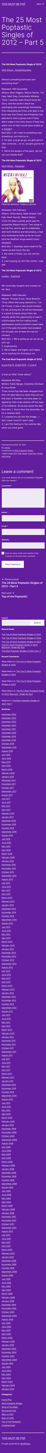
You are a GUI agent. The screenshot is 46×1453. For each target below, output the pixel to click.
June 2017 (6, 802)
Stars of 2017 (8, 1414)
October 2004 (8, 1356)
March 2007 (7, 1250)
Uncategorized (8, 1425)
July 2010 (6, 1103)
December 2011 (9, 1041)
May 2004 (6, 1374)
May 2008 (6, 1198)
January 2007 (8, 1257)
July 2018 (6, 755)
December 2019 (9, 736)
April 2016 (6, 850)
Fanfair (7, 129)
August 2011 (7, 1055)
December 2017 (9, 780)
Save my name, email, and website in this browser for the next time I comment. (22, 554)
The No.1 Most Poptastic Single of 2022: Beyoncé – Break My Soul (20, 646)
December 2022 (9, 725)
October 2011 (8, 1048)
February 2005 (8, 1341)
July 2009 (6, 1147)
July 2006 (6, 1279)
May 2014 (6, 934)
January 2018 (8, 777)
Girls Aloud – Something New (16, 70)
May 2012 (6, 1022)
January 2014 (8, 949)
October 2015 (8, 872)
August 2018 (7, 751)
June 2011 (6, 1063)
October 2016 (8, 828)
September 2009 (9, 1140)
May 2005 (6, 1330)
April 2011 (6, 1070)
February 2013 (8, 989)
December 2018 (9, 740)
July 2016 (6, 839)
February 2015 (8, 901)
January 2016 (8, 861)
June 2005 (6, 1327)
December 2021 (9, 729)
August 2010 (7, 1099)
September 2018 (9, 747)
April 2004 (6, 1378)
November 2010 (9, 1088)
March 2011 (7, 1074)
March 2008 (7, 1206)
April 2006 (6, 1290)
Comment (7, 486)
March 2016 (7, 854)
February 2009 (8, 1165)
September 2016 (9, 832)
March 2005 (7, 1338)
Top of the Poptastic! (11, 1422)
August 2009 (7, 1143)
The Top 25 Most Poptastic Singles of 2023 (21, 642)
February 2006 (8, 1297)
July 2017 (6, 799)
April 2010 (6, 1114)
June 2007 (6, 1239)
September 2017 (9, 791)
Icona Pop (32, 453)
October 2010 (8, 1092)
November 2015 (9, 868)
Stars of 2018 (8, 1418)
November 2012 (9, 1000)
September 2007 (9, 1228)
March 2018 (7, 769)
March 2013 (7, 986)
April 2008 (6, 1202)
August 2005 (7, 1319)
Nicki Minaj (6, 456)
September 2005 (9, 1316)
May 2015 (6, 890)
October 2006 (8, 1268)
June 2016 (6, 843)
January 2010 (8, 1125)
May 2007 (6, 1242)
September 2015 (9, 876)
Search (5, 618)
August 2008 (7, 1187)
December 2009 (9, 1129)
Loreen (39, 453)
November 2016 (9, 824)
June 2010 (6, 1107)
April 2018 (6, 766)
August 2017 (7, 795)
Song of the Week (10, 1407)
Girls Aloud (22, 453)
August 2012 (7, 1011)
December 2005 (9, 1305)
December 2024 (9, 718)
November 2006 (9, 1264)
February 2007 (8, 1253)
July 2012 (6, 1015)
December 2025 (9, 714)
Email (5, 526)
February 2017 (8, 813)
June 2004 (6, 1371)
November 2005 (9, 1308)
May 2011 (6, 1066)
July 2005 (6, 1323)
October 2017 (8, 788)
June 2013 (6, 975)
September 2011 (9, 1052)
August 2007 (7, 1231)
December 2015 (9, 865)
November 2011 (9, 1044)
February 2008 (8, 1209)
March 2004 (7, 1382)
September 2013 (9, 964)
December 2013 (9, 953)
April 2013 (6, 982)
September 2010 (9, 1096)
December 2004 (9, 1349)
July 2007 (6, 1235)
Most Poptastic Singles (24, 450)
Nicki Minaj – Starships (13, 166)
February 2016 (8, 857)
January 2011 (7, 1081)
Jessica (7, 448)
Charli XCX (12, 453)
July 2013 (6, 971)
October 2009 (8, 1136)
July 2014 (6, 927)
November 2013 (9, 956)
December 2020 (9, 733)
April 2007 (6, 1246)
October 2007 (8, 1224)
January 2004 (8, 1389)
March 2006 (7, 1294)
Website (5, 540)
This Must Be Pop (13, 4)
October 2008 (8, 1180)
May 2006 (6, 1286)
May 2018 (6, 762)
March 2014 (7, 942)
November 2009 (9, 1132)
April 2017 (6, 810)
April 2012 (6, 1026)
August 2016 (7, 835)
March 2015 (7, 898)
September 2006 (9, 1272)
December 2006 (9, 1261)
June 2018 (6, 758)
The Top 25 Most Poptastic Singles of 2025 (21, 634)
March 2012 (7, 1030)
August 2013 (7, 967)
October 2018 (8, 744)
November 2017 (9, 784)
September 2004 (9, 1360)
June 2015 (6, 887)
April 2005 (6, 1334)
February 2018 (8, 773)
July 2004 (6, 1367)
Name (5, 512)
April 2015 (6, 894)
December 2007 (9, 1217)
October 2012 (8, 1004)
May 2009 (6, 1154)
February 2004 (8, 1385)
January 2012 (8, 1037)
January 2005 (8, 1345)
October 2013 (8, 960)
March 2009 (7, 1162)
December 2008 (9, 1173)
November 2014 (9, 912)
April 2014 (6, 938)
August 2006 (7, 1275)
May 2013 (6, 978)
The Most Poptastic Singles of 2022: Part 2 (21, 651)
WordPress (25, 1444)
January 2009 (8, 1169)
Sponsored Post (9, 1411)
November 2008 (9, 1176)
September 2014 (9, 920)
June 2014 (6, 931)
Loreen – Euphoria (11, 276)
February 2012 (8, 1033)
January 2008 (8, 1213)
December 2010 (9, 1085)
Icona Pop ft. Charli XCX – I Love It (19, 365)
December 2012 (9, 997)
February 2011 (8, 1077)
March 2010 (7, 1118)
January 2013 (8, 993)
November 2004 (9, 1352)
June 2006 (6, 1283)
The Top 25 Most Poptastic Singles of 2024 (21, 638)
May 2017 (6, 806)
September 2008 (9, 1184)
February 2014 (8, 945)
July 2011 (6, 1059)
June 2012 (6, 1019)
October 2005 (8, 1312)
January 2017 (8, 817)
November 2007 (9, 1220)
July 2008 (6, 1191)
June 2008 (6, 1195)
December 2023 (9, 722)
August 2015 (7, 879)
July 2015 (6, 883)
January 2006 (8, 1301)
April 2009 (6, 1158)
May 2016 (6, 846)
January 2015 (8, 905)
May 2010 (6, 1110)
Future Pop (6, 1400)
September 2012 (9, 1008)
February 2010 (8, 1121)
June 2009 (6, 1151)
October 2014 (8, 916)
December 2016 (9, 821)
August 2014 (7, 923)
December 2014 (9, 909)
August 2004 (7, 1363)
